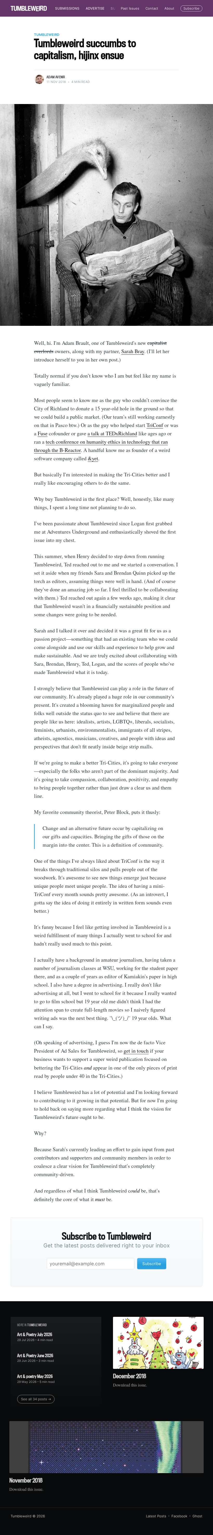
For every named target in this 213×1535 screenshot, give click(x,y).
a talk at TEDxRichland (112, 433)
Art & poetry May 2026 (35, 1376)
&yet (93, 458)
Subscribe (191, 8)
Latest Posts (156, 1516)
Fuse (43, 433)
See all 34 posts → (36, 1399)
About (169, 8)
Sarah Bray (132, 351)
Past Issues (130, 8)
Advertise (95, 8)
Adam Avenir (55, 77)
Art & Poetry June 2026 (35, 1355)
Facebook (179, 1516)
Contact (151, 8)
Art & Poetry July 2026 (34, 1334)
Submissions (67, 8)
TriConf (155, 425)
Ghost (197, 1516)
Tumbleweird (46, 35)
